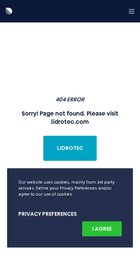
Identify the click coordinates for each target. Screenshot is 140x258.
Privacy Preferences (47, 214)
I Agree (102, 229)
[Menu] (129, 11)
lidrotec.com (70, 121)
